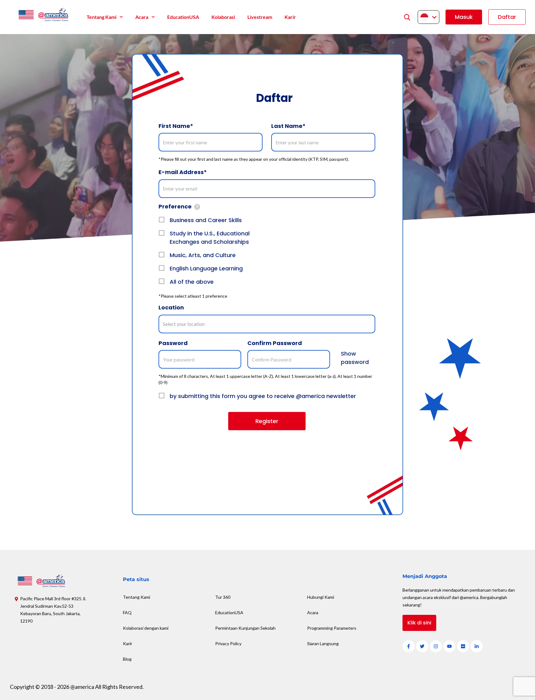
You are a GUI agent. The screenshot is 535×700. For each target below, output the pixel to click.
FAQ (127, 612)
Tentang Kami (101, 17)
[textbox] (187, 324)
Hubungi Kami (320, 597)
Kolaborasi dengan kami (145, 628)
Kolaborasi (223, 17)
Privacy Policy (228, 643)
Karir (290, 17)
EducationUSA (183, 17)
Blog (127, 659)
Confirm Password (274, 343)
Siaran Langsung (323, 643)
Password (173, 343)
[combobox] (267, 324)
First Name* (176, 126)
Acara (141, 17)
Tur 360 (222, 597)
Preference (175, 206)
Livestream (259, 17)
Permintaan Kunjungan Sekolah (245, 628)
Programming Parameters (331, 628)
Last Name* (288, 126)
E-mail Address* (183, 172)
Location (171, 307)
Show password (355, 358)
